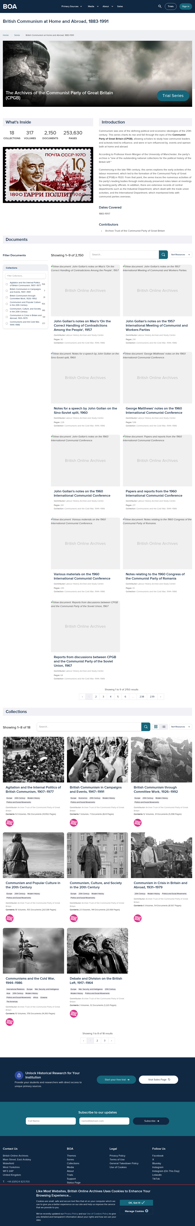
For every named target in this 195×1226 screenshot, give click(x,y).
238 (142, 696)
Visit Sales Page (159, 1079)
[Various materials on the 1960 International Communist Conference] (85, 558)
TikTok (156, 1178)
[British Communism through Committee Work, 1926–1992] (161, 783)
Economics (83, 798)
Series (17, 35)
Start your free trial (115, 1079)
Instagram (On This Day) (165, 1171)
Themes (71, 1155)
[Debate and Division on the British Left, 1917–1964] (97, 974)
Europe (9, 798)
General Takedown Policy (124, 1163)
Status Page (74, 1182)
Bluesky (156, 1163)
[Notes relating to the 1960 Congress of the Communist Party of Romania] (157, 558)
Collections (11, 268)
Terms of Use (117, 1159)
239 (152, 696)
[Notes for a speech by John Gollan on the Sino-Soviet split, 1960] (85, 392)
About (70, 1171)
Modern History (34, 798)
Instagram (157, 1167)
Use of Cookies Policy (97, 1213)
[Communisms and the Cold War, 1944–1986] (33, 978)
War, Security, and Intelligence (47, 989)
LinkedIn (157, 1174)
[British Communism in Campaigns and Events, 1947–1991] (97, 783)
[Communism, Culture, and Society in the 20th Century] (97, 878)
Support (71, 1178)
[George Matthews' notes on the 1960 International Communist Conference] (157, 392)
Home (6, 35)
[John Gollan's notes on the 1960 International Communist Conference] (85, 475)
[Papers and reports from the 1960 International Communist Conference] (157, 475)
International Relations (15, 989)
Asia (8, 993)
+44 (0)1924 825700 (18, 1181)
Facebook (157, 1155)
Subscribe (149, 1120)
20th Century (20, 798)
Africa (35, 997)
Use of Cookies (118, 1167)
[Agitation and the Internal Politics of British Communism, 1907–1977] (33, 783)
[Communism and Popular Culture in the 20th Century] (33, 878)
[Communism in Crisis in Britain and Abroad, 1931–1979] (161, 878)
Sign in (185, 6)
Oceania (43, 997)
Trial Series (173, 95)
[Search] (163, 254)
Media (70, 1167)
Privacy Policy (71, 1213)
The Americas (12, 1002)
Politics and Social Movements (19, 802)
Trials (171, 6)
